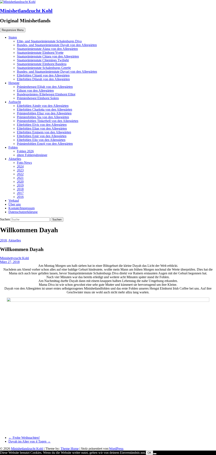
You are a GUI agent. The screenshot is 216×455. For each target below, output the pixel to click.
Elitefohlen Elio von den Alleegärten (41, 140)
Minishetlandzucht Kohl (26, 10)
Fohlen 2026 (25, 151)
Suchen (5, 219)
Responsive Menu (13, 30)
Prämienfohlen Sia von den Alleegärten (43, 117)
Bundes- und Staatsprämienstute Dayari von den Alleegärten (57, 71)
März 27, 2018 (10, 262)
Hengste (13, 83)
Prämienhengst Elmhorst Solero (38, 98)
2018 (20, 189)
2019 (20, 185)
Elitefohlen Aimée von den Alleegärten (43, 105)
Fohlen (13, 147)
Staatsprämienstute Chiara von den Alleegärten (48, 56)
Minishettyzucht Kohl (14, 258)
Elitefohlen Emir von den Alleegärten (41, 136)
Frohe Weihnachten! (24, 437)
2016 (20, 197)
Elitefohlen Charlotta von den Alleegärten (44, 109)
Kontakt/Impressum (21, 208)
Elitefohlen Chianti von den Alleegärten (43, 75)
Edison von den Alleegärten (35, 90)
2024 (20, 166)
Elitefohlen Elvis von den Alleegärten (42, 124)
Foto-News (24, 162)
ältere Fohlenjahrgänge (32, 155)
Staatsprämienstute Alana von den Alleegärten (47, 49)
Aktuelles (14, 159)
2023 (20, 170)
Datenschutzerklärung (23, 212)
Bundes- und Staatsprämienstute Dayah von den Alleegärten (57, 45)
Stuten (12, 37)
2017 (20, 193)
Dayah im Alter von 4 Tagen (29, 441)
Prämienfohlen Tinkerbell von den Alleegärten (47, 121)
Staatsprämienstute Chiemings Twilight (43, 60)
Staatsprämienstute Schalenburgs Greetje (44, 68)
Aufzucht (14, 102)
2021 (20, 178)
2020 (20, 181)
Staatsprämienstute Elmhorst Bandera (41, 64)
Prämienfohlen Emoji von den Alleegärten (45, 143)
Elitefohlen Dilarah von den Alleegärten (43, 79)
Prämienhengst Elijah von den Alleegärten (45, 87)
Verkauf (13, 200)
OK (149, 452)
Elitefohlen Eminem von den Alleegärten (44, 132)
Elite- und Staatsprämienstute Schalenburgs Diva (49, 41)
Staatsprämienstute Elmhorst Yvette (40, 52)
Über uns (14, 204)
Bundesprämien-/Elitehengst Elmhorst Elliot (46, 94)
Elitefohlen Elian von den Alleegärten (42, 128)
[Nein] (155, 453)
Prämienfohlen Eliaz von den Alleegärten (44, 113)
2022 (20, 174)
